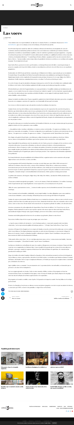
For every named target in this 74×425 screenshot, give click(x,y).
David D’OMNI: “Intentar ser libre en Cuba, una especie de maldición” (61, 387)
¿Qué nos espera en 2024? (57, 367)
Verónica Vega (8, 37)
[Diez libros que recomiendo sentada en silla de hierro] (12, 378)
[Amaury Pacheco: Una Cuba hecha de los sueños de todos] (37, 378)
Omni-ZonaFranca (25, 291)
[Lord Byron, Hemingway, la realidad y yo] (37, 358)
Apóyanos (69, 406)
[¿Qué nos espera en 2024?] (61, 358)
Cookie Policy (47, 423)
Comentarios (52, 406)
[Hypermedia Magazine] (37, 5)
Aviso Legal (45, 406)
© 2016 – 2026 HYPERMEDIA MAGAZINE (64, 408)
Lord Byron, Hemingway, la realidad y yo (36, 367)
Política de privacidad (34, 406)
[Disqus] (37, 323)
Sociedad (5, 27)
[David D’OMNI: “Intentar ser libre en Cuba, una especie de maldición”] (61, 378)
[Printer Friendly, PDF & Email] (72, 291)
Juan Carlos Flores (15, 291)
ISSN (65, 406)
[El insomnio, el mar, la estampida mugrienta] (12, 358)
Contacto (59, 406)
